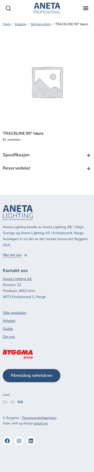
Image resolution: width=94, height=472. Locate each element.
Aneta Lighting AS (17, 279)
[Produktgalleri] (47, 82)
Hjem (7, 24)
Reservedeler (17, 168)
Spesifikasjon (16, 155)
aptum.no (41, 423)
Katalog (20, 24)
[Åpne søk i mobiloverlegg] (8, 8)
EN (5, 402)
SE (12, 402)
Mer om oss (12, 255)
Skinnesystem (41, 24)
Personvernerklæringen (39, 418)
